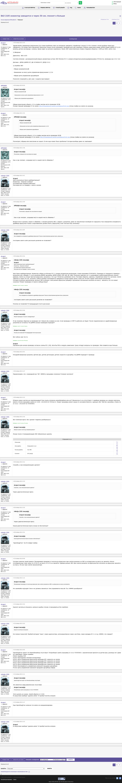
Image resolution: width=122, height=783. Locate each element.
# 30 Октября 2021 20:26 (19, 310)
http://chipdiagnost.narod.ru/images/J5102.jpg (54, 106)
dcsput (3, 43)
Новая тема (6, 39)
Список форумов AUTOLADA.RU (8, 20)
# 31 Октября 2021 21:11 (19, 674)
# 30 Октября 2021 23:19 (19, 481)
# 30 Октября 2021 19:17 (19, 175)
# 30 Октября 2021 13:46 (19, 147)
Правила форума (45, 7)
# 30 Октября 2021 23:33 (19, 507)
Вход (115, 3)
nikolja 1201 (5, 176)
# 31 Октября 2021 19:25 (19, 623)
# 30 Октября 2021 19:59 (19, 201)
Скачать (117, 449)
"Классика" (20, 20)
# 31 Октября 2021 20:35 (19, 649)
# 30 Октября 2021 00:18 (19, 85)
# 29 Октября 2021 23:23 (19, 42)
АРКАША (4, 86)
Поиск (79, 7)
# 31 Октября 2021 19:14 (19, 604)
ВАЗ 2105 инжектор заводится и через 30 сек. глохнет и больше (33, 16)
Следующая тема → (115, 19)
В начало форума (30, 7)
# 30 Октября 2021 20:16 (19, 256)
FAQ (71, 7)
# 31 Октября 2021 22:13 (19, 721)
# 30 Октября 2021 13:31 (19, 113)
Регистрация (117, 2)
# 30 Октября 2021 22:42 (19, 416)
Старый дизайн (60, 7)
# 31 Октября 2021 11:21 (19, 577)
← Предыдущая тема (104, 19)
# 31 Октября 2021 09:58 (19, 558)
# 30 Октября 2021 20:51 (19, 351)
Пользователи (90, 7)
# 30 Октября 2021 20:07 (19, 229)
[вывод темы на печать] (120, 16)
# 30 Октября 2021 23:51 (19, 532)
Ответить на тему (18, 39)
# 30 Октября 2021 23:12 (19, 462)
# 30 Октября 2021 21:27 (19, 371)
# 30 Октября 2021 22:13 (19, 397)
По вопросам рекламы (6, 779)
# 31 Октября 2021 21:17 (19, 702)
